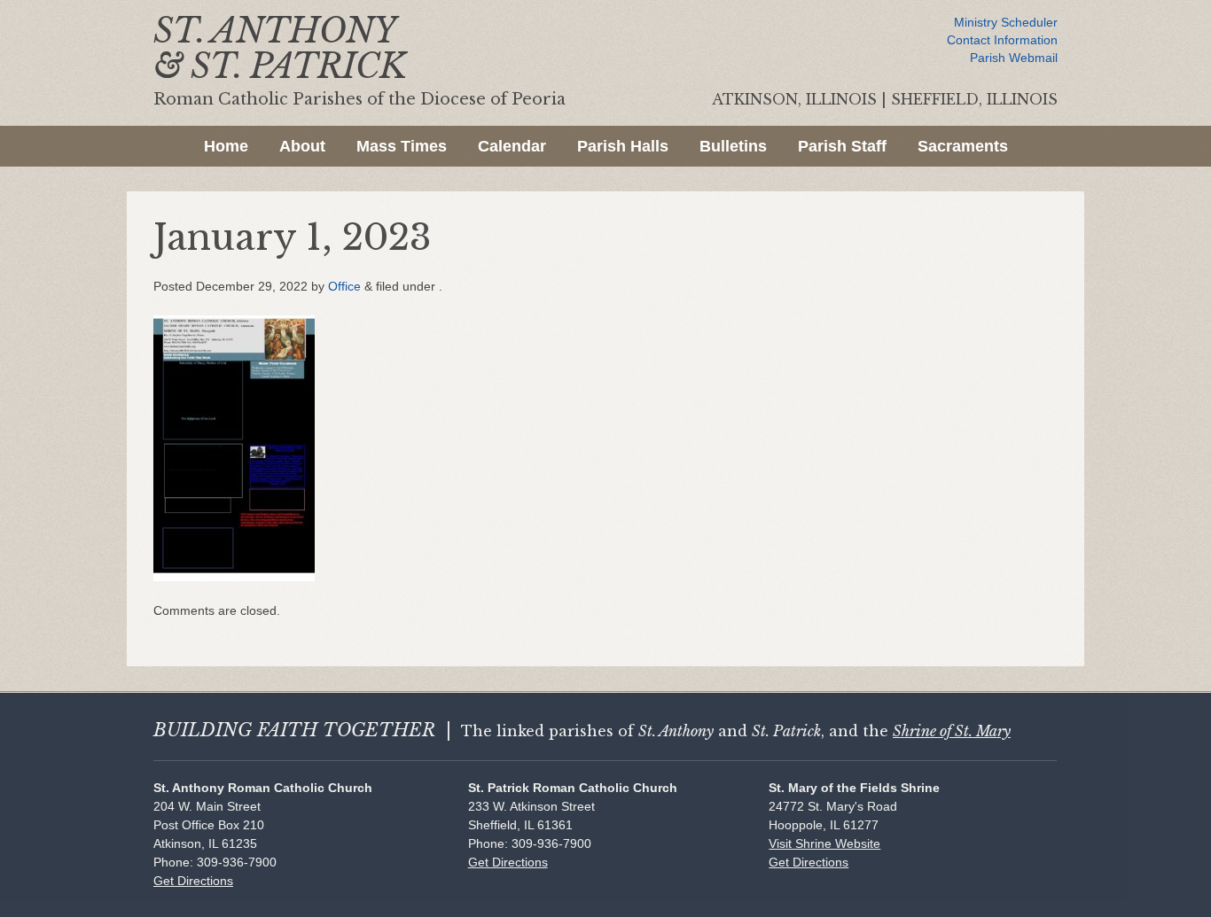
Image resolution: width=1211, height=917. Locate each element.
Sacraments (963, 146)
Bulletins (733, 146)
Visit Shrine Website (824, 843)
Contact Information (1002, 40)
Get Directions (193, 881)
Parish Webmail (1014, 58)
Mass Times (401, 146)
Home (226, 146)
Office (344, 286)
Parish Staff (842, 146)
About (302, 146)
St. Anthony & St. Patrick (279, 48)
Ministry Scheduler (1006, 22)
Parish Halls (622, 146)
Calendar (512, 146)
